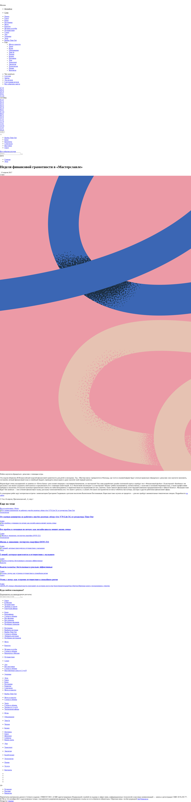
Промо (11, 68)
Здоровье (7, 36)
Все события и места (12, 84)
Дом (10, 60)
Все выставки (9, 666)
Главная (7, 159)
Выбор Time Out (10, 40)
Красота (7, 26)
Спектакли (8, 144)
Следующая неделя (11, 82)
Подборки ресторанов (12, 638)
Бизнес (11, 56)
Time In (11, 52)
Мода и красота (15, 44)
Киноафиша (8, 614)
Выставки (8, 146)
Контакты (12, 70)
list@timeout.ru (143, 799)
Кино (6, 20)
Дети (6, 38)
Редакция (7, 789)
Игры (11, 48)
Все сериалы (9, 620)
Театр (11, 46)
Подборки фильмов (11, 622)
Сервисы (7, 738)
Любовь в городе (10, 606)
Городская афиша (10, 608)
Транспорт (13, 62)
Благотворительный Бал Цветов (66, 586)
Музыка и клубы (10, 28)
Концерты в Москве (12, 653)
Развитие (7, 686)
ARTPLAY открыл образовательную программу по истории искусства (26, 586)
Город (6, 18)
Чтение (11, 54)
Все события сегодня (8, 151)
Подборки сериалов (11, 624)
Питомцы (12, 58)
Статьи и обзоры (10, 616)
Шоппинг (8, 736)
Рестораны (8, 22)
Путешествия (9, 30)
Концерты (8, 142)
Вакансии (8, 793)
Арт (5, 34)
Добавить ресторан (11, 636)
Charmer (11, 801)
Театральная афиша (11, 709)
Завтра (6, 78)
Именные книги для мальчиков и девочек (94, 586)
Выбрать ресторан (11, 630)
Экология (12, 64)
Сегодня (7, 76)
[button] (1, 134)
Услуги (7, 766)
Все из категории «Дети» (9, 508)
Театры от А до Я (11, 707)
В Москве (8, 602)
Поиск (6, 16)
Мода (6, 24)
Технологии (13, 66)
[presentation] (1, 132)
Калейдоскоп (9, 755)
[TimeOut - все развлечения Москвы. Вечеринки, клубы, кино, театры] (5, 3)
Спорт (6, 32)
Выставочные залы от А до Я (15, 670)
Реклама (7, 791)
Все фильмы (9, 618)
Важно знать (9, 740)
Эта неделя (8, 80)
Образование (14, 50)
